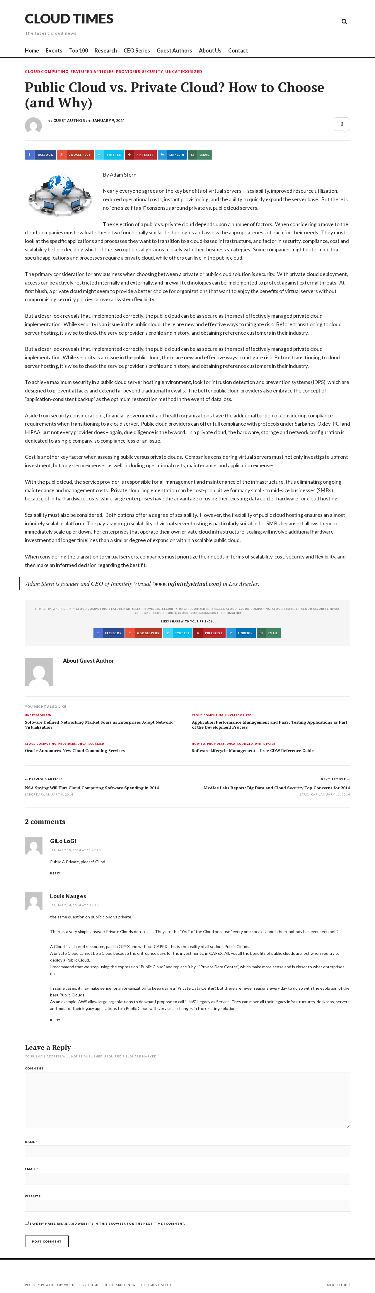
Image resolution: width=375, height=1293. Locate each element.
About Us (210, 50)
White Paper (265, 744)
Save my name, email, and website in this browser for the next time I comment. (107, 1223)
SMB (193, 613)
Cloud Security (314, 608)
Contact (238, 50)
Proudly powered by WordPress (54, 1285)
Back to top (336, 1285)
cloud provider (286, 608)
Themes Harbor (158, 1285)
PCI (135, 613)
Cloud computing (254, 608)
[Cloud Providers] (305, 21)
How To (198, 744)
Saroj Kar (309, 794)
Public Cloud (177, 613)
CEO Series (137, 50)
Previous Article (45, 779)
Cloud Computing (46, 72)
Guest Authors (174, 50)
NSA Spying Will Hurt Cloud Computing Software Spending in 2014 (92, 788)
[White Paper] (331, 21)
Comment (34, 1068)
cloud (231, 608)
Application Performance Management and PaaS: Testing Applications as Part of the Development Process (269, 725)
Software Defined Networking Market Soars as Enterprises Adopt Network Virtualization (99, 725)
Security (152, 72)
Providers (128, 72)
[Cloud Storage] (278, 21)
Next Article (334, 779)
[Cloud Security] (318, 21)
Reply (55, 873)
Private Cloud (152, 613)
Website (33, 1196)
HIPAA (334, 608)
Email (31, 1169)
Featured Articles (92, 72)
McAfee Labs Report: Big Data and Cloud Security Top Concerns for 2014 (277, 788)
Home (32, 50)
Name (31, 1141)
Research (106, 50)
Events (54, 50)
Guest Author (69, 121)
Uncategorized (183, 72)
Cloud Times (69, 18)
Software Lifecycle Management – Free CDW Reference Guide (253, 750)
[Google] (291, 21)
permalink (232, 613)
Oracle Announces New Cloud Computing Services (75, 750)
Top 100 (78, 50)
